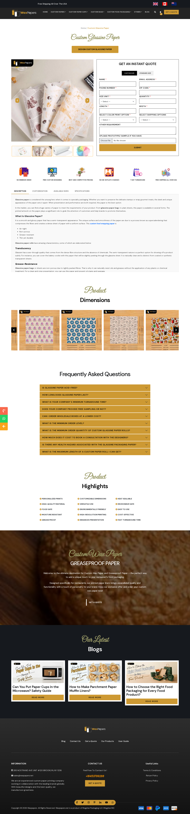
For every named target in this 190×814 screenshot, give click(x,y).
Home (45, 12)
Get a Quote (171, 12)
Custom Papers (58, 12)
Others (137, 12)
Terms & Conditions (152, 770)
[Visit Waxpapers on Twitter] (82, 802)
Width (143, 106)
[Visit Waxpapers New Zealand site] (174, 4)
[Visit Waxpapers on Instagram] (88, 802)
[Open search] (155, 12)
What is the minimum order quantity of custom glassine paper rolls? (86, 430)
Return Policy (152, 775)
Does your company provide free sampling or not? (74, 409)
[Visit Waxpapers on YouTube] (106, 802)
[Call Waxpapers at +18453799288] (4, 411)
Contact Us (75, 741)
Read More (38, 697)
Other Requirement (110, 124)
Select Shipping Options (152, 115)
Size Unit (104, 96)
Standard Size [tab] (145, 73)
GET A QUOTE (95, 783)
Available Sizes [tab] (61, 191)
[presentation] (14, 330)
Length (104, 106)
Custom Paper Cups (78, 12)
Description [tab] (20, 191)
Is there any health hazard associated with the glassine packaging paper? (89, 444)
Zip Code (144, 88)
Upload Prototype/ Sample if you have (120, 136)
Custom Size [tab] (129, 73)
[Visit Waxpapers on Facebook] (77, 802)
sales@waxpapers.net (23, 775)
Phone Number (107, 88)
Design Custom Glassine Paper (95, 49)
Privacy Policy (152, 780)
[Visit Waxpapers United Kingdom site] (155, 4)
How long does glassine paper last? (65, 394)
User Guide (123, 741)
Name (103, 79)
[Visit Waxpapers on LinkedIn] (100, 802)
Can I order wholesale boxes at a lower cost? (71, 416)
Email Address (147, 79)
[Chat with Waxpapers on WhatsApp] (4, 419)
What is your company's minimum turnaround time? (74, 402)
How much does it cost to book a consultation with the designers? (85, 437)
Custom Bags (97, 12)
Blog (147, 12)
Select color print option (115, 115)
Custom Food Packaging (118, 12)
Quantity (145, 96)
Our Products (107, 741)
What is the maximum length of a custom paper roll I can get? (81, 451)
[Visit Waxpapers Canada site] (164, 4)
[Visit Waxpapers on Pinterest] (94, 802)
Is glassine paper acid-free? (59, 387)
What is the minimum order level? (63, 423)
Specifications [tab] (82, 191)
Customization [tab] (39, 191)
